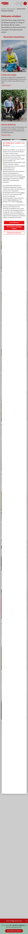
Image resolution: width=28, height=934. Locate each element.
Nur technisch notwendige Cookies (14, 227)
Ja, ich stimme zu (14, 222)
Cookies (22, 192)
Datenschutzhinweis (13, 200)
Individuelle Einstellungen (14, 233)
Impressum (19, 201)
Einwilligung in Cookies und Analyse (13, 144)
